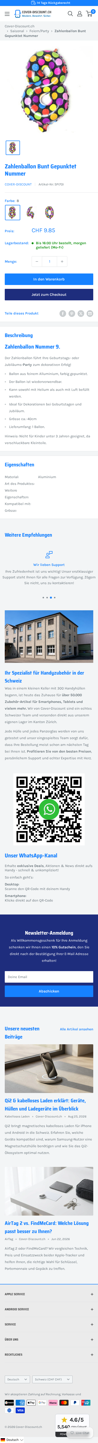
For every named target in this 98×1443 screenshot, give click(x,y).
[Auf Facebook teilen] (62, 313)
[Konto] (79, 13)
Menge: (11, 261)
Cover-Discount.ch (19, 26)
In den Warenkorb (49, 279)
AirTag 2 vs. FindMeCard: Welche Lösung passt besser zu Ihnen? (47, 1227)
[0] (89, 14)
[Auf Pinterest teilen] (72, 313)
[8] (12, 212)
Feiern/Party (39, 31)
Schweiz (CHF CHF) (48, 1379)
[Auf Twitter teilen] (81, 313)
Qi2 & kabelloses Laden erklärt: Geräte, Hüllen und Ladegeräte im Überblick (45, 1105)
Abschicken (49, 991)
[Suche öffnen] (70, 13)
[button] (12, 1440)
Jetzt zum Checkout (49, 294)
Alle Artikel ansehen (76, 1029)
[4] (31, 212)
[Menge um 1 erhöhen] (62, 261)
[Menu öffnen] (7, 14)
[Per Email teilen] (90, 313)
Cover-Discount (18, 184)
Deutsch (13, 1379)
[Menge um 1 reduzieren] (37, 261)
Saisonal (17, 31)
